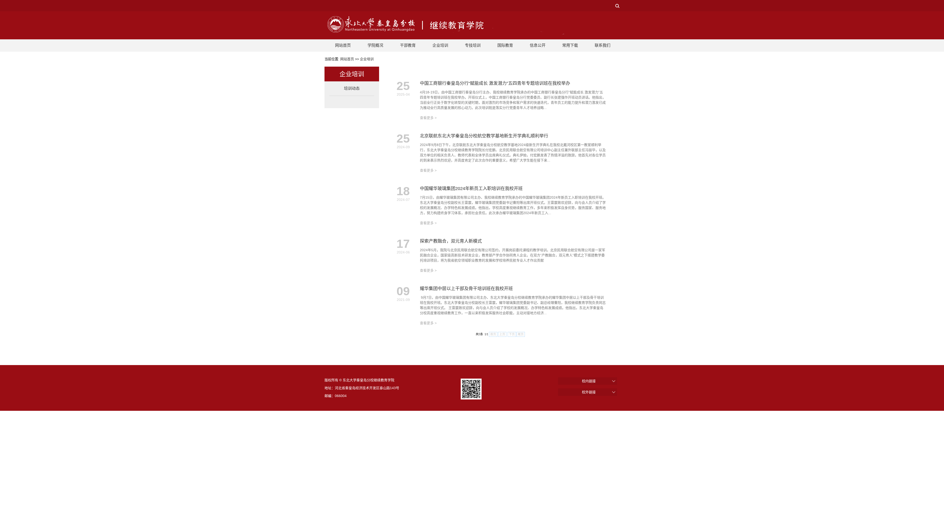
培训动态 (352, 88)
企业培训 (440, 45)
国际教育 (505, 45)
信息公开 (538, 45)
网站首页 (343, 45)
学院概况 (375, 45)
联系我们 (602, 45)
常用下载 (570, 45)
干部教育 (408, 45)
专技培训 (473, 45)
